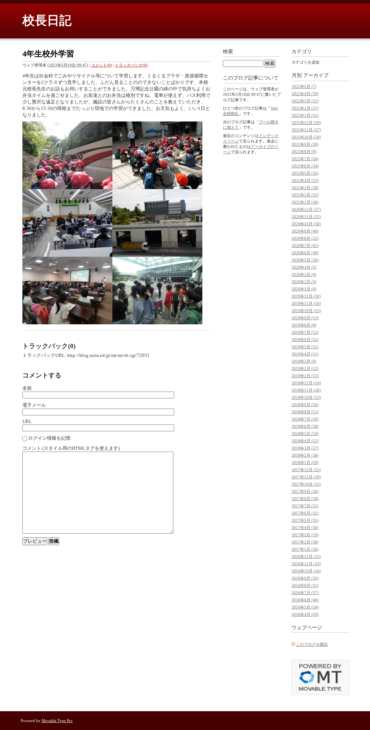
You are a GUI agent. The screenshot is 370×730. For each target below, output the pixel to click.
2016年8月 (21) (305, 585)
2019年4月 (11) (305, 354)
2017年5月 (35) (305, 520)
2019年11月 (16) (306, 303)
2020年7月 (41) (305, 245)
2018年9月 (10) (305, 404)
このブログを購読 (312, 644)
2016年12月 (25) (306, 556)
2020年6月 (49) (305, 253)
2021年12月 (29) (306, 122)
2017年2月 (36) (305, 542)
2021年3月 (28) (305, 187)
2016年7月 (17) (305, 592)
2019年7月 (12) (305, 332)
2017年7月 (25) (305, 506)
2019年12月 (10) (306, 296)
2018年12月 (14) (306, 383)
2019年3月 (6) (304, 361)
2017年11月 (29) (306, 477)
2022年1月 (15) (305, 115)
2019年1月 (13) (305, 375)
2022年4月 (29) (305, 93)
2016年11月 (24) (306, 564)
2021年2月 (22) (305, 195)
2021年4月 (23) (305, 180)
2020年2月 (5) (304, 281)
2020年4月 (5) (304, 267)
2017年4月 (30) (305, 527)
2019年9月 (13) (305, 318)
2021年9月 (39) (305, 144)
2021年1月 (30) (305, 202)
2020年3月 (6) (304, 274)
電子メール (34, 405)
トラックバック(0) (131, 65)
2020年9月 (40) (305, 231)
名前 (27, 388)
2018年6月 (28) (305, 426)
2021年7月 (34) (305, 159)
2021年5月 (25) (305, 173)
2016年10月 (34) (306, 571)
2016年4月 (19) (305, 614)
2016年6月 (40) (305, 600)
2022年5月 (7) (304, 86)
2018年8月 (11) (305, 412)
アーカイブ (315, 75)
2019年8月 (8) (304, 325)
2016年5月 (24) (305, 607)
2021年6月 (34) (305, 166)
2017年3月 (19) (305, 535)
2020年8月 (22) (305, 238)
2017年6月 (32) (305, 513)
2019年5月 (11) (305, 347)
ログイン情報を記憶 (49, 438)
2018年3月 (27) (305, 448)
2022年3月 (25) (305, 101)
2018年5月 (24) (305, 433)
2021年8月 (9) (304, 151)
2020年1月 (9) (304, 289)
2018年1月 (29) (305, 462)
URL (27, 421)
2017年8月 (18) (305, 498)
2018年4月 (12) (305, 441)
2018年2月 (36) (305, 455)
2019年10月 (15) (306, 310)
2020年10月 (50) (306, 224)
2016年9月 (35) (305, 578)
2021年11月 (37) (306, 130)
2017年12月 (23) (306, 470)
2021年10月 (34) (306, 137)
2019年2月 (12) (305, 368)
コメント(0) (101, 65)
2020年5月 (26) (305, 260)
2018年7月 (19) (305, 419)
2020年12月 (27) (306, 209)
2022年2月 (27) (305, 108)
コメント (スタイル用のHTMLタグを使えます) (71, 448)
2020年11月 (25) (306, 216)
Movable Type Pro (57, 720)
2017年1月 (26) (305, 549)
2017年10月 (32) (306, 484)
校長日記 (47, 20)
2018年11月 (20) (306, 390)
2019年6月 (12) (305, 339)
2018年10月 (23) (306, 397)
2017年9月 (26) (305, 491)
